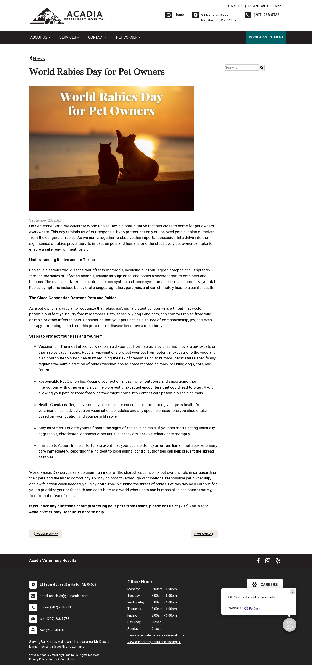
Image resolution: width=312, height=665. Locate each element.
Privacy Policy (38, 659)
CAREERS (235, 6)
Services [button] (68, 37)
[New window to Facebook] (258, 561)
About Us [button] (39, 37)
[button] (289, 625)
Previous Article (46, 534)
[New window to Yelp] (278, 561)
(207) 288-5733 (193, 506)
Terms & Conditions (62, 659)
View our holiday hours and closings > (154, 642)
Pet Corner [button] (127, 37)
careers (269, 584)
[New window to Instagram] (267, 561)
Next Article (203, 534)
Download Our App (264, 6)
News (39, 58)
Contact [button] (96, 37)
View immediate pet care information (154, 635)
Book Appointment (266, 37)
